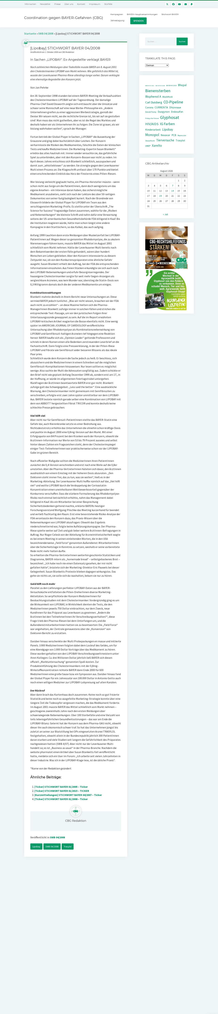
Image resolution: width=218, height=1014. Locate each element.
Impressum (94, 4)
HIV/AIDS (152, 124)
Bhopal (182, 85)
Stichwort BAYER (170, 14)
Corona (149, 107)
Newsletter (45, 4)
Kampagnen (117, 14)
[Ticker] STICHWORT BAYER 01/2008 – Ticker (61, 799)
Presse (57, 4)
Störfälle (108, 4)
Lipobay (36, 846)
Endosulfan (177, 111)
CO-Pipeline (173, 101)
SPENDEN (138, 20)
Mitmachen (30, 4)
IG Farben (167, 124)
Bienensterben (157, 90)
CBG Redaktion (75, 820)
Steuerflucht (150, 141)
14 (172, 190)
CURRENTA (161, 107)
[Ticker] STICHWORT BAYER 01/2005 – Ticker (61, 786)
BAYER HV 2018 (160, 85)
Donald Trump (150, 112)
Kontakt (81, 4)
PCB (174, 135)
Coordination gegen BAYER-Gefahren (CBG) (63, 18)
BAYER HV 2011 (149, 85)
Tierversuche (165, 140)
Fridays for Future (152, 118)
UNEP (148, 145)
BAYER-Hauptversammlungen (142, 14)
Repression (182, 135)
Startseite (30, 33)
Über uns (68, 4)
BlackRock (167, 96)
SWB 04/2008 (45, 33)
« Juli (165, 214)
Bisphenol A (153, 96)
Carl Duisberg (153, 102)
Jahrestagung (117, 20)
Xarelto (157, 145)
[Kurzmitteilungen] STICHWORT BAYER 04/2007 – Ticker (68, 795)
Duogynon (164, 111)
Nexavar (165, 135)
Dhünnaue (175, 107)
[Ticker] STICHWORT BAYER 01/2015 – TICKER (61, 791)
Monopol (152, 134)
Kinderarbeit (153, 129)
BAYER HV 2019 (171, 86)
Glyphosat (169, 117)
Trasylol (68, 846)
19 (160, 195)
